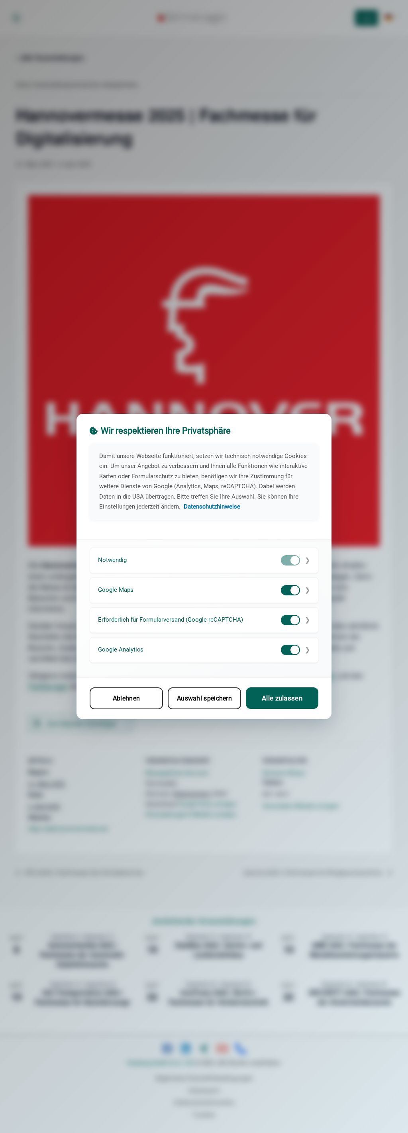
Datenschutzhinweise (212, 506)
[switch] (290, 560)
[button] (204, 560)
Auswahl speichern (204, 698)
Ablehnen (126, 698)
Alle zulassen (282, 698)
